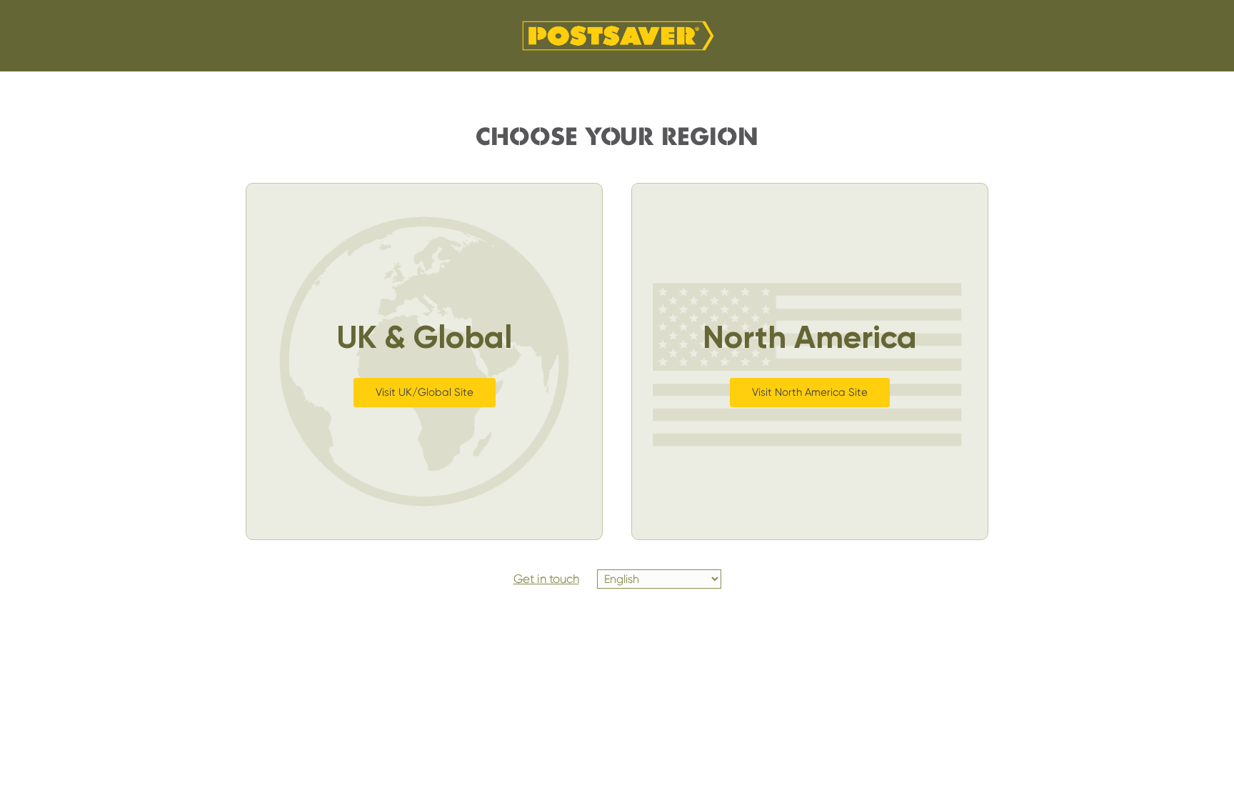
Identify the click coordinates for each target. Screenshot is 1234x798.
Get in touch (546, 579)
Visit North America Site (810, 392)
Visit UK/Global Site (424, 392)
